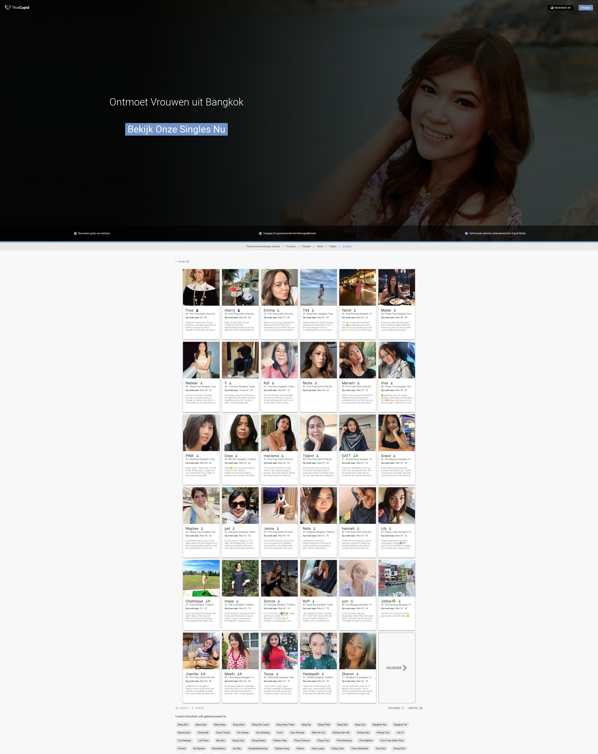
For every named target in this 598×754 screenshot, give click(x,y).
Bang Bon (183, 724)
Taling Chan (337, 748)
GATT (346, 456)
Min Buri (220, 740)
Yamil (346, 310)
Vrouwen (291, 246)
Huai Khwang (297, 732)
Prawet (182, 748)
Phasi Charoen (302, 740)
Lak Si (400, 732)
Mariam (348, 383)
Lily (384, 528)
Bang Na (306, 724)
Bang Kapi (201, 724)
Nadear (191, 383)
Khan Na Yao (318, 732)
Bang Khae (219, 724)
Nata (307, 528)
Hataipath (311, 674)
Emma (269, 310)
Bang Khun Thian (285, 724)
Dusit (280, 732)
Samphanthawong (258, 748)
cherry (230, 310)
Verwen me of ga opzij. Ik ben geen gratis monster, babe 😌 (395, 614)
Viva (384, 383)
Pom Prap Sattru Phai (392, 740)
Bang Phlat (324, 724)
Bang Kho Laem (260, 724)
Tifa (306, 310)
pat (227, 528)
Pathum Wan (280, 740)
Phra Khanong (344, 740)
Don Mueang (263, 732)
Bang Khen (238, 724)
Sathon (300, 748)
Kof (266, 383)
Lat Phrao (203, 740)
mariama (271, 456)
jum (345, 601)
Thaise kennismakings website (263, 246)
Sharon (348, 674)
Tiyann (308, 456)
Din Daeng (242, 732)
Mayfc (230, 674)
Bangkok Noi (379, 724)
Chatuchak (203, 732)
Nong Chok (238, 740)
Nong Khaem (259, 740)
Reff (306, 601)
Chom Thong (223, 732)
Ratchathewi (218, 748)
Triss (189, 310)
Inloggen (586, 7)
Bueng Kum (184, 732)
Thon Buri (381, 748)
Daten (320, 246)
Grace (386, 456)
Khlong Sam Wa (341, 732)
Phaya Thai (323, 740)
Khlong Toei (383, 732)
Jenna (269, 528)
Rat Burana (199, 748)
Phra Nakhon (366, 740)
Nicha (307, 383)
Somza (269, 601)
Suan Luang (317, 748)
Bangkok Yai (400, 724)
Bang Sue (360, 724)
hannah (348, 528)
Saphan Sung (282, 748)
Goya (229, 456)
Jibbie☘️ (388, 601)
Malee (386, 310)
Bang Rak (342, 724)
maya (229, 601)
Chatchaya (194, 601)
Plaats (332, 246)
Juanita (191, 674)
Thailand (306, 246)
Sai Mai (237, 748)
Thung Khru (399, 748)
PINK (189, 456)
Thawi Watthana (359, 748)
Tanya (269, 674)
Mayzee (191, 528)
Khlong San (363, 732)
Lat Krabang (184, 740)
